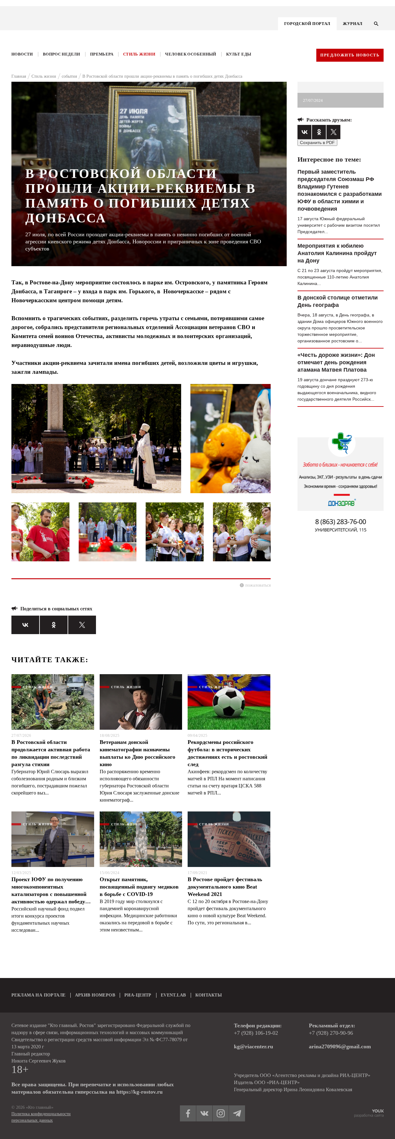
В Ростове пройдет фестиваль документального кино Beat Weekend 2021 (225, 886)
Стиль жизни (139, 54)
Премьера (101, 54)
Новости (22, 54)
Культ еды (239, 54)
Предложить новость (350, 55)
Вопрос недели (61, 54)
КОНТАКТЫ (208, 995)
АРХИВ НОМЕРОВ (95, 995)
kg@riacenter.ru (253, 1046)
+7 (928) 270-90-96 (331, 1033)
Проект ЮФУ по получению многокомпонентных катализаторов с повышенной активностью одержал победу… (51, 890)
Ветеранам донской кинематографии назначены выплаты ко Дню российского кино (137, 753)
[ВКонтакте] (25, 625)
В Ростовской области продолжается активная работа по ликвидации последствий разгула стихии (50, 753)
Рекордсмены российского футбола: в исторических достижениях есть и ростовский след (227, 753)
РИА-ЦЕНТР (138, 995)
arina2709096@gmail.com (340, 1046)
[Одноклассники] (54, 625)
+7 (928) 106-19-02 (256, 1033)
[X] (82, 625)
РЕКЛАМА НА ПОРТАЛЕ (38, 995)
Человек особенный (190, 54)
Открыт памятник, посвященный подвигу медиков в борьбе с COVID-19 (139, 886)
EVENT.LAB (173, 995)
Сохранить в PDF (317, 142)
